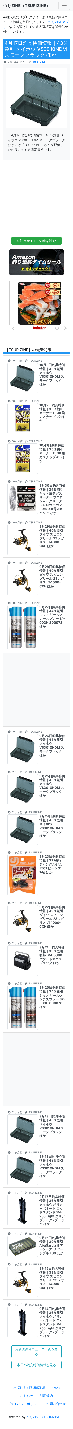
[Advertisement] (36, 199)
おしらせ (26, 1396)
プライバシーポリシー (23, 1404)
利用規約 (46, 1396)
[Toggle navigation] (64, 6)
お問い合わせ (56, 1404)
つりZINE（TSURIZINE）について (36, 1388)
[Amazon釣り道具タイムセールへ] (36, 262)
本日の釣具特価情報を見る (36, 1365)
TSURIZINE (39, 62)
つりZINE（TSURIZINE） (45, 1417)
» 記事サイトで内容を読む (36, 241)
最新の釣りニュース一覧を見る (36, 1351)
